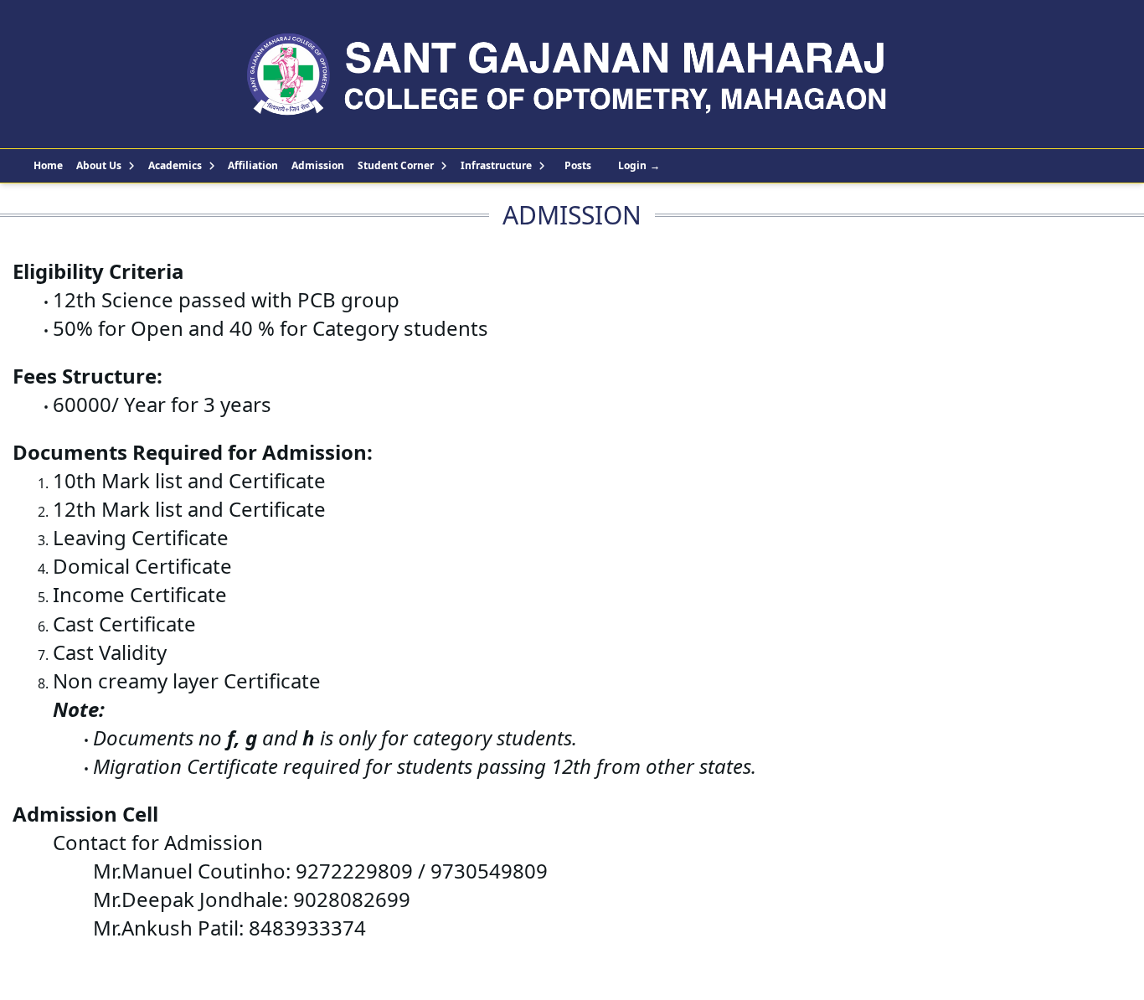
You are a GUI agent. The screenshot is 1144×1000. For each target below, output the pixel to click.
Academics (175, 165)
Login (639, 165)
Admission (317, 165)
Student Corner (396, 165)
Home (48, 165)
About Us (98, 165)
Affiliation (253, 165)
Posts (577, 165)
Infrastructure (496, 165)
